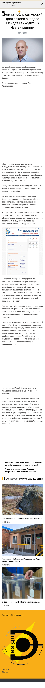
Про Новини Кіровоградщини (13, 615)
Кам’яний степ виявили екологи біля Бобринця (22, 518)
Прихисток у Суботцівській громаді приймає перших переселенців (21, 560)
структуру (19, 215)
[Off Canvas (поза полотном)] (3, 12)
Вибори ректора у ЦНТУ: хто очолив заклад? (21, 602)
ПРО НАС (11, 6)
